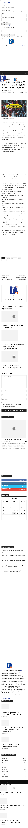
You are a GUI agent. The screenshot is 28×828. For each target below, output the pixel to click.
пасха (19, 258)
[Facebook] (1, 2)
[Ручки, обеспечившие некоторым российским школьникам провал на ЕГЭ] (14, 706)
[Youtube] (9, 2)
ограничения (14, 258)
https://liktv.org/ (14, 297)
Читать (23, 483)
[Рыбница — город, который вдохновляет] (14, 316)
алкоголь (8, 258)
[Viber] (16, 96)
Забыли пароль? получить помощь (10, 25)
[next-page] (3, 371)
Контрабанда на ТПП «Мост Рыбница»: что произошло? (10, 821)
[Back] (2, 8)
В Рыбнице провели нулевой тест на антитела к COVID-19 (13, 806)
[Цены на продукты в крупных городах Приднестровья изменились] (14, 723)
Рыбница (4, 260)
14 (17, 510)
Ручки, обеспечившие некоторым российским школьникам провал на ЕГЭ (11, 712)
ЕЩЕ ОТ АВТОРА (7, 309)
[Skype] (4, 2)
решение (3, 132)
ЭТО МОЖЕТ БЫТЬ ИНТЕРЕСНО (12, 307)
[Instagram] (3, 2)
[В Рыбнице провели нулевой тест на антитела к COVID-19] (14, 801)
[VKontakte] (8, 2)
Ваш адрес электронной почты (9, 33)
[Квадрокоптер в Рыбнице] (14, 429)
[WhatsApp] (20, 96)
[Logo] (5, 81)
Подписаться (22, 489)
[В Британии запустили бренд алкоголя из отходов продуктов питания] (14, 335)
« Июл (3, 521)
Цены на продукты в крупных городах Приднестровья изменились (12, 729)
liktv (5, 92)
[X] (7, 2)
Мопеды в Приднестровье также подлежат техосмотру (7, 279)
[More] (23, 96)
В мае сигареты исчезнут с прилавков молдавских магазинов (11, 746)
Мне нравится (22, 480)
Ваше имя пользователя (7, 17)
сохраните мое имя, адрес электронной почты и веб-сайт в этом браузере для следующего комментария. (12, 404)
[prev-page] (2, 371)
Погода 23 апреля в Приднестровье (21, 278)
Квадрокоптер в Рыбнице (11, 439)
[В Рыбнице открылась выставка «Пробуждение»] (14, 356)
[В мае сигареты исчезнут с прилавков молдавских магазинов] (14, 739)
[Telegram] (5, 2)
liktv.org (22, 670)
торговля (9, 260)
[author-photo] (14, 293)
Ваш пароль (4, 22)
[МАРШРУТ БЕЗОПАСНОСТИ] (14, 788)
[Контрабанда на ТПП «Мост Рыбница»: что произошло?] (14, 815)
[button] (2, 73)
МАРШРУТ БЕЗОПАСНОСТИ (10, 792)
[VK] (6, 96)
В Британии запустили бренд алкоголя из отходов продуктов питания (12, 346)
